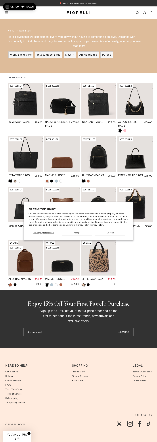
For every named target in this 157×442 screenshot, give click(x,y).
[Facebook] (139, 424)
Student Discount (80, 376)
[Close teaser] (29, 433)
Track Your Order (13, 389)
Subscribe (123, 332)
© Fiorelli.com (15, 424)
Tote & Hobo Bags (48, 54)
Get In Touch (11, 371)
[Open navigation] (6, 12)
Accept (77, 232)
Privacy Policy (139, 376)
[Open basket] (151, 12)
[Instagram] (130, 424)
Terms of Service (13, 394)
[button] (17, 77)
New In (70, 54)
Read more (78, 45)
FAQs (8, 385)
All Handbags (88, 54)
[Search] (137, 12)
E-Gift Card (77, 380)
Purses (106, 54)
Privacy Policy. (97, 224)
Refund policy (12, 398)
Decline (110, 232)
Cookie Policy (139, 380)
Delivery (9, 376)
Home (11, 30)
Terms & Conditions (142, 371)
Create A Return (13, 380)
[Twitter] (119, 424)
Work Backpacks (21, 54)
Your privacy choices (15, 402)
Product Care (78, 371)
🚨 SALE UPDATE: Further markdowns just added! (78, 3)
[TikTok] (149, 424)
